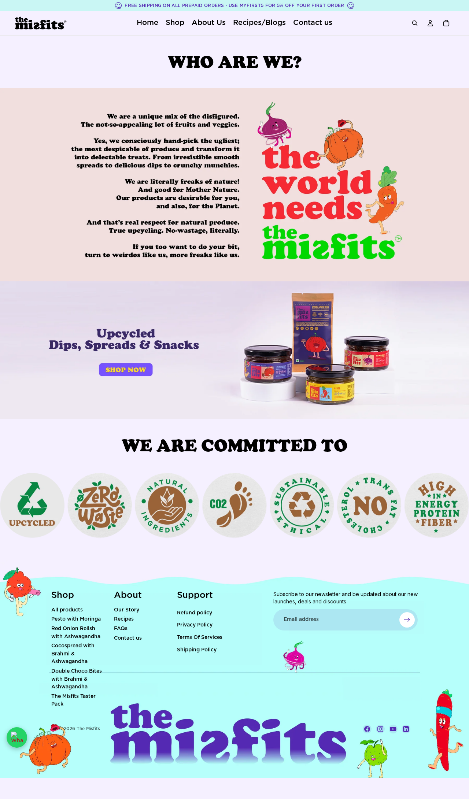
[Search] (415, 23)
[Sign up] (407, 620)
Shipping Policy (197, 649)
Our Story (126, 610)
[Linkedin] (406, 729)
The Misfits (88, 728)
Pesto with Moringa (76, 619)
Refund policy (194, 612)
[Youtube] (393, 729)
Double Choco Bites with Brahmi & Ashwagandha (76, 679)
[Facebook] (367, 729)
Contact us (128, 638)
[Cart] (446, 23)
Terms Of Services (199, 637)
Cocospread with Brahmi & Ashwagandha (73, 653)
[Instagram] (380, 729)
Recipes (124, 619)
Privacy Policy (195, 625)
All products (67, 610)
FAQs (121, 628)
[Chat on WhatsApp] (17, 737)
